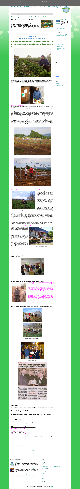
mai (44, 473)
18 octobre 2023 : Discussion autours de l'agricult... (52, 466)
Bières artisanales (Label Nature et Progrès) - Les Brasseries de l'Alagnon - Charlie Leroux (62, 40)
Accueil (14, 14)
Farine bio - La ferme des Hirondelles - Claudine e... (60, 44)
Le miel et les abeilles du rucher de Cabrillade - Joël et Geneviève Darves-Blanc (62, 52)
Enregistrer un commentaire (18, 445)
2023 (43, 462)
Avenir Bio (57, 83)
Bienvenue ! (17, 462)
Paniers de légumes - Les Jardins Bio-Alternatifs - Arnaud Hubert (62, 35)
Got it (68, 2)
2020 (43, 478)
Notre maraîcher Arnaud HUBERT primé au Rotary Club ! (25, 468)
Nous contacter (49, 14)
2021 (43, 476)
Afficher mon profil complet (60, 28)
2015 (43, 483)
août (44, 470)
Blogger (51, 486)
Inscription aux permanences (34, 14)
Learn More (62, 2)
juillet (44, 471)
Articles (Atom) (35, 453)
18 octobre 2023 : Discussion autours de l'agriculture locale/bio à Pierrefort (24, 474)
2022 (43, 475)
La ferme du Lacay (59, 46)
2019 (43, 480)
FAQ (43, 14)
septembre (45, 468)
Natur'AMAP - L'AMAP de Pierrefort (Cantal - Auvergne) (36, 6)
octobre (44, 463)
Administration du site (59, 85)
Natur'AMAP (64, 19)
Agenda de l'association (22, 14)
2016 (43, 481)
